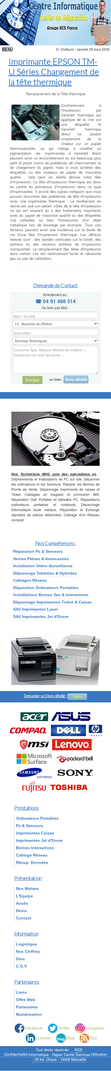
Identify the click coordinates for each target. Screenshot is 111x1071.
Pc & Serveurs (29, 825)
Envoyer (32, 379)
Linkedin (43, 1038)
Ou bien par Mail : (55, 307)
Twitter (64, 1028)
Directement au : (55, 294)
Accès (22, 903)
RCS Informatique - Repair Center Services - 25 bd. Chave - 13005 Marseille (59, 1054)
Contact (23, 918)
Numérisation (29, 1014)
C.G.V (21, 966)
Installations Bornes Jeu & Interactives (51, 594)
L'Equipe (24, 896)
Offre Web (25, 999)
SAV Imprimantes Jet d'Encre (41, 616)
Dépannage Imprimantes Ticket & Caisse (52, 602)
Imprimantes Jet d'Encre (39, 840)
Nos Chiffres (28, 951)
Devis (77, 696)
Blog (70, 1038)
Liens (21, 992)
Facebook (33, 1028)
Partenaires (27, 1007)
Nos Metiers (27, 888)
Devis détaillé (76, 379)
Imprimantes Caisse (35, 833)
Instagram (94, 1028)
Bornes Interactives (35, 847)
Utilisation (99, 1054)
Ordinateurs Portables (37, 818)
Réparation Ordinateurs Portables (45, 587)
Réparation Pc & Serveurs (38, 551)
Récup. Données (32, 862)
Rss (93, 1038)
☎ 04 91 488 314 (55, 301)
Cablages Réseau (30, 580)
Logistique (26, 944)
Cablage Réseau (32, 855)
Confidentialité (15, 1054)
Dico (20, 959)
